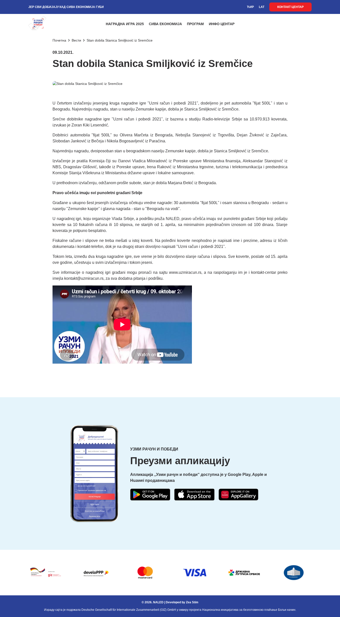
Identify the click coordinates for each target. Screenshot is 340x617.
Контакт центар (290, 7)
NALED (158, 602)
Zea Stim (192, 602)
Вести (76, 40)
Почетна (59, 40)
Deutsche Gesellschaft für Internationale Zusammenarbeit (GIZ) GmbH (128, 610)
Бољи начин (286, 610)
